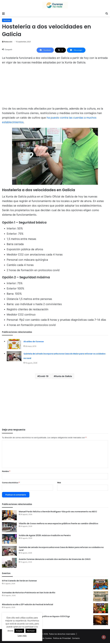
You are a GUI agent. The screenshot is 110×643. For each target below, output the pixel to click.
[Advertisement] (55, 86)
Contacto (76, 638)
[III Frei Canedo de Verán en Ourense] (100, 584)
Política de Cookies (44, 638)
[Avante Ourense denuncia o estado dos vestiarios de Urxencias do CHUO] (9, 563)
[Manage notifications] (104, 637)
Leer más (22, 635)
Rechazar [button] (31, 631)
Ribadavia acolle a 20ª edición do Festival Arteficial (27, 604)
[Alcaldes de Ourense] (14, 344)
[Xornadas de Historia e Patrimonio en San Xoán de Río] (100, 596)
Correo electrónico (11, 483)
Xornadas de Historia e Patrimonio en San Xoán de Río (28, 592)
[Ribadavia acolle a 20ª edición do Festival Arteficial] (100, 608)
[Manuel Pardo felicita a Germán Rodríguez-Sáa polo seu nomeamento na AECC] (9, 515)
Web (59, 483)
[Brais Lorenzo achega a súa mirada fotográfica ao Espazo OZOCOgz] (100, 620)
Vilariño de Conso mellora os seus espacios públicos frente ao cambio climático (58, 523)
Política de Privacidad (62, 638)
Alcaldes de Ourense (33, 341)
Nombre (6, 471)
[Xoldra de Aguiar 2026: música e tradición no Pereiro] (9, 539)
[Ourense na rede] (55, 5)
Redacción (8, 42)
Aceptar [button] (19, 631)
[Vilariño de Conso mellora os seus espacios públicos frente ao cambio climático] (9, 527)
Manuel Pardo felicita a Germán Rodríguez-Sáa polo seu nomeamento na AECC (58, 511)
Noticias (6, 20)
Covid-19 (43, 376)
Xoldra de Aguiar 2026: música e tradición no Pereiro (45, 535)
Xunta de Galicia (63, 376)
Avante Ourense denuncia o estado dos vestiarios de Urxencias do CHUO (55, 559)
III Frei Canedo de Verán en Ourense (19, 580)
